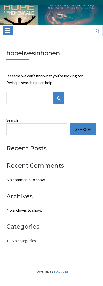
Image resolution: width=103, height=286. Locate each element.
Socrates (61, 271)
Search (12, 120)
